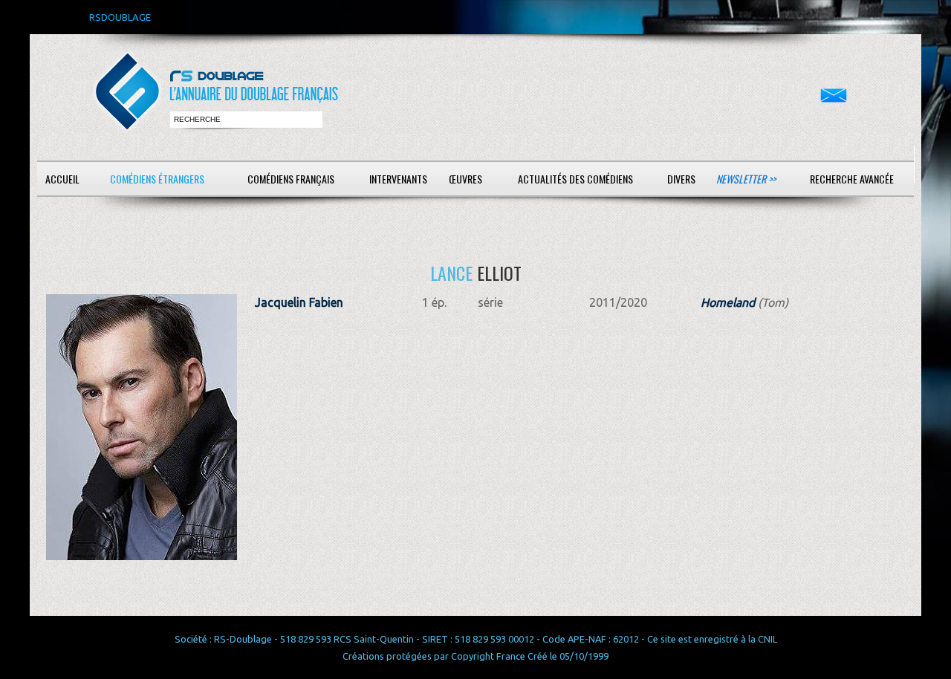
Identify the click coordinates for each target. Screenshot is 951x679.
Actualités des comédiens (575, 178)
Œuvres (465, 178)
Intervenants (398, 178)
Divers (681, 178)
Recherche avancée (852, 178)
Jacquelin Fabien (299, 302)
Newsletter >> (746, 178)
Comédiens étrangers (157, 178)
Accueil (62, 178)
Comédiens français (290, 178)
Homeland (728, 302)
